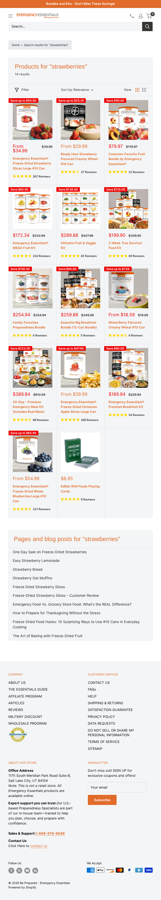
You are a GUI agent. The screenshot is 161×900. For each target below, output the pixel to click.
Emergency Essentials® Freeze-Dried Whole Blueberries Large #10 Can (30, 493)
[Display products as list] (144, 90)
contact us (38, 846)
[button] (149, 16)
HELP (92, 696)
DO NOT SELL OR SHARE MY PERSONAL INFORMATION (111, 732)
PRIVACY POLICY (101, 717)
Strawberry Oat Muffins (32, 578)
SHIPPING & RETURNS (105, 703)
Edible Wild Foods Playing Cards (80, 488)
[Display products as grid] (137, 90)
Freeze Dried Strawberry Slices (39, 587)
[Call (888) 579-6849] (131, 16)
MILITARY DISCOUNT (25, 717)
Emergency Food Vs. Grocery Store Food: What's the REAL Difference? (72, 604)
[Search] (147, 26)
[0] (149, 16)
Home (16, 45)
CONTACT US (99, 682)
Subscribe (102, 800)
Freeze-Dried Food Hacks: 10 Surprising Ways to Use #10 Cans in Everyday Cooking (76, 624)
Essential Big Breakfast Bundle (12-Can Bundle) (79, 324)
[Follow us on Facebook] (11, 871)
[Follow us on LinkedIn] (35, 871)
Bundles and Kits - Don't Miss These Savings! (80, 4)
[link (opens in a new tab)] (17, 728)
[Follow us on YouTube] (27, 871)
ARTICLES (16, 703)
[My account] (141, 16)
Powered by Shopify (22, 887)
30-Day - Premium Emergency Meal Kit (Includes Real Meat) (28, 407)
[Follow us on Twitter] (19, 871)
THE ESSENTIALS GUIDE (28, 689)
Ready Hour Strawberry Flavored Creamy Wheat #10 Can (79, 159)
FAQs (92, 689)
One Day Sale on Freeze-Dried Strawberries (50, 552)
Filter (25, 90)
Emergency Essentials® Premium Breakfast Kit (126, 404)
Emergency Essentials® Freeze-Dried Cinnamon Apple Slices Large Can (79, 407)
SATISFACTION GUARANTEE (110, 710)
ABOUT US (17, 682)
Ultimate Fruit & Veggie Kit (78, 245)
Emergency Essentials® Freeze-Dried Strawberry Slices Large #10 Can (32, 163)
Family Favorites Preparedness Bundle (29, 324)
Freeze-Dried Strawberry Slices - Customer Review (56, 595)
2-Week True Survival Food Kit (125, 245)
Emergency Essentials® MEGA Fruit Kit (30, 245)
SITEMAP (95, 748)
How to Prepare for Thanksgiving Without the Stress (56, 613)
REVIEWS (15, 710)
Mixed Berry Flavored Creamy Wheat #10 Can (127, 324)
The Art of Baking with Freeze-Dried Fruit (47, 636)
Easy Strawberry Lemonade (36, 561)
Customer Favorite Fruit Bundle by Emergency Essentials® (127, 159)
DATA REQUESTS (101, 723)
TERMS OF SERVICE (104, 742)
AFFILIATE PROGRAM (25, 696)
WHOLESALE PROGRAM (27, 723)
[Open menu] (10, 16)
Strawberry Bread (28, 569)
